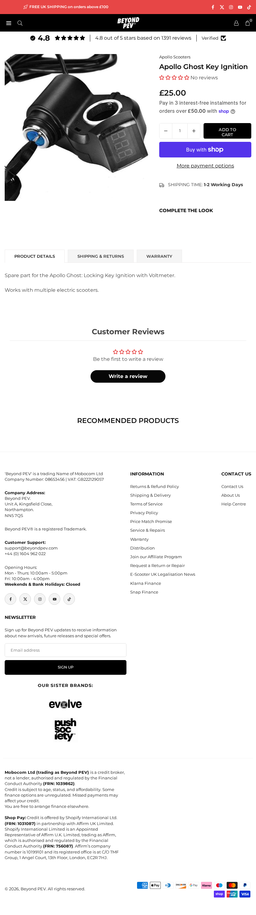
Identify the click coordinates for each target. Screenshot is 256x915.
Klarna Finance (145, 583)
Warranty (139, 539)
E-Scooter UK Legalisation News (162, 574)
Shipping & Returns (100, 256)
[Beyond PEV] (128, 22)
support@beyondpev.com (31, 547)
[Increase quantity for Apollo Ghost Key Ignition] (194, 130)
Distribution (142, 547)
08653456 (55, 479)
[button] (174, 78)
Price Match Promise (151, 521)
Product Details (34, 256)
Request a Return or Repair (157, 565)
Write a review (128, 376)
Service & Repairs (147, 530)
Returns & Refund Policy (154, 486)
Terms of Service (146, 503)
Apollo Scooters (174, 56)
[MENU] (8, 22)
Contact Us (232, 486)
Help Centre (233, 503)
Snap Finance (144, 591)
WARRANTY (159, 256)
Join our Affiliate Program (156, 556)
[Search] (20, 22)
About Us (230, 495)
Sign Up (66, 667)
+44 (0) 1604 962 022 (25, 553)
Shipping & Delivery (150, 495)
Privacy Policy (144, 512)
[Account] (236, 22)
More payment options (205, 166)
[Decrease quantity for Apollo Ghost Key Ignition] (166, 130)
